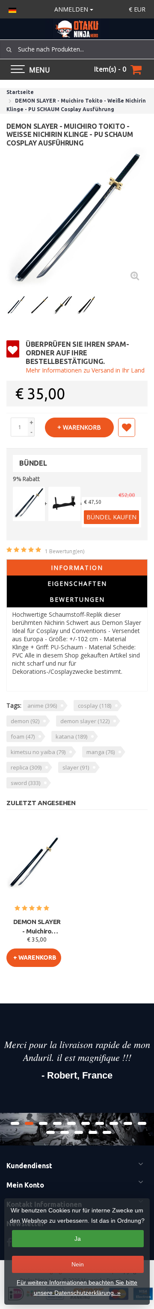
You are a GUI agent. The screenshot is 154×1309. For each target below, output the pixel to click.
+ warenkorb (79, 427)
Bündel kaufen (111, 517)
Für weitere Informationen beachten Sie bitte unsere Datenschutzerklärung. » (77, 1287)
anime (42, 705)
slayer (75, 767)
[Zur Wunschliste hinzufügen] (126, 427)
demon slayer (85, 721)
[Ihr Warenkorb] (136, 70)
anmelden (72, 9)
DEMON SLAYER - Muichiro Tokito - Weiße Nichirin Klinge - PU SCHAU (37, 927)
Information (77, 568)
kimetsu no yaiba (38, 752)
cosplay (94, 705)
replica (26, 767)
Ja (77, 1238)
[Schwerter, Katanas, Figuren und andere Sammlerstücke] (77, 28)
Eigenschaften (77, 583)
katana (71, 736)
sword (25, 783)
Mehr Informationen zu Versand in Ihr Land (85, 370)
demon (25, 721)
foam (23, 736)
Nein (77, 1264)
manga (100, 752)
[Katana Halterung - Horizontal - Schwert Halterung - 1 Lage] (64, 504)
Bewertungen (77, 599)
